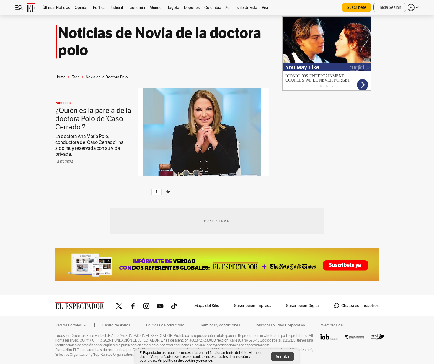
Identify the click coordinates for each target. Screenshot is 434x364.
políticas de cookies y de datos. (188, 360)
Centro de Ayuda (116, 325)
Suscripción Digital (302, 305)
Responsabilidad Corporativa (280, 325)
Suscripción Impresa (252, 305)
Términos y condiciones (220, 325)
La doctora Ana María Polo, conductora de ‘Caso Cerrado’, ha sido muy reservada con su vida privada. (89, 145)
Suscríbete (356, 7)
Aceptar (282, 356)
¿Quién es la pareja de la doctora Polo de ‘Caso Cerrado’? (93, 118)
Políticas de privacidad (165, 325)
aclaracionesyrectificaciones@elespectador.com (232, 345)
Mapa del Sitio (206, 305)
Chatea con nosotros (360, 305)
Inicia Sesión (389, 7)
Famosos (63, 102)
